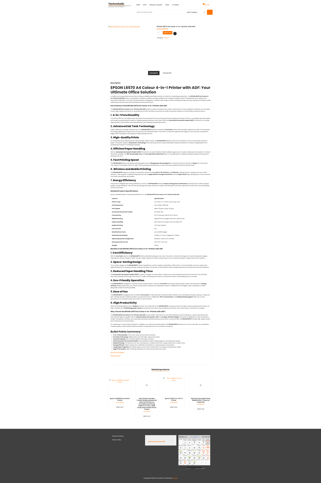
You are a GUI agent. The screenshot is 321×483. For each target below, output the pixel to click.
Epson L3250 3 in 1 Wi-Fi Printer (174, 399)
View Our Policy (116, 356)
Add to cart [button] (119, 407)
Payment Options (118, 436)
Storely (175, 478)
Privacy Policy (116, 440)
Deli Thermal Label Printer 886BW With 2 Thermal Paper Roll (200, 400)
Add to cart (168, 32)
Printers (166, 38)
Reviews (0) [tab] (167, 73)
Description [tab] (154, 73)
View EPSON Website (117, 352)
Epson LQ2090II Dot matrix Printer (120, 399)
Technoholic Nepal (182, 469)
